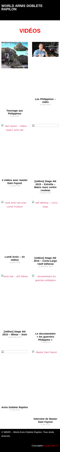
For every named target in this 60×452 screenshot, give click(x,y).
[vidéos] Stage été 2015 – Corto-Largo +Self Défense (45, 261)
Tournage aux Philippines (14, 112)
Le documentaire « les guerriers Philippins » (45, 336)
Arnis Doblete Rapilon (14, 407)
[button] (30, 16)
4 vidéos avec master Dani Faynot (14, 182)
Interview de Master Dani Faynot (45, 420)
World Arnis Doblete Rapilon (22, 7)
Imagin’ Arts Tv (51, 445)
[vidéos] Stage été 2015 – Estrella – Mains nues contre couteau (45, 186)
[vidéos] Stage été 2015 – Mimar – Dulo (14, 333)
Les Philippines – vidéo (45, 101)
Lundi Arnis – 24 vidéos (15, 258)
